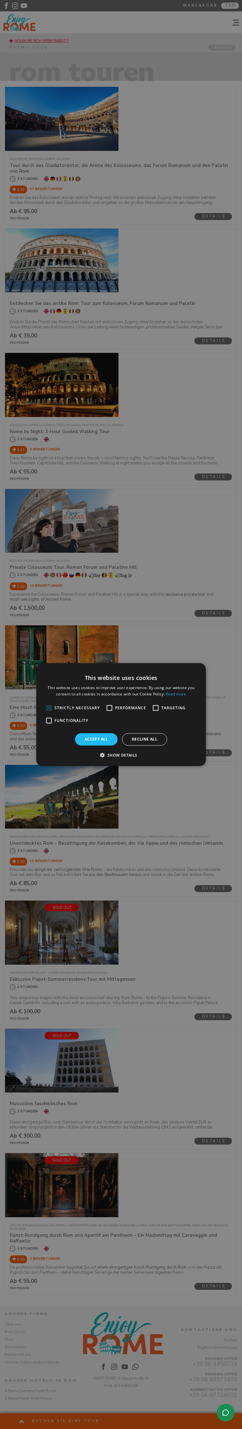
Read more (176, 694)
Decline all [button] (144, 739)
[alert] (121, 714)
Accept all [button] (96, 739)
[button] (121, 755)
